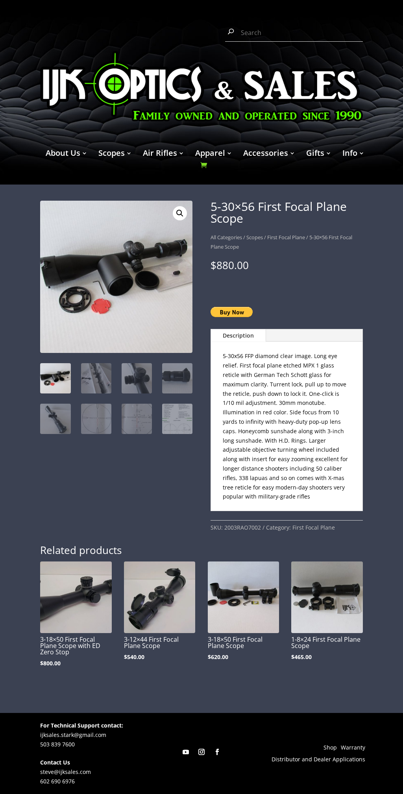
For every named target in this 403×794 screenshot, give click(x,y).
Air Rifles (160, 154)
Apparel (210, 154)
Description (238, 335)
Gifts (315, 154)
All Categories (226, 237)
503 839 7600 (57, 744)
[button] (180, 213)
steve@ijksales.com (65, 772)
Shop (330, 748)
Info (349, 154)
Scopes (111, 154)
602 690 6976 (57, 781)
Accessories (265, 154)
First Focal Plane (286, 237)
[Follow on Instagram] (201, 752)
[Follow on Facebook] (217, 752)
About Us (63, 154)
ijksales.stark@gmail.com (73, 735)
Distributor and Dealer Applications (318, 760)
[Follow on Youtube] (185, 752)
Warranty (353, 748)
